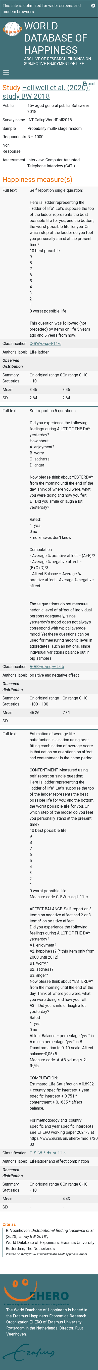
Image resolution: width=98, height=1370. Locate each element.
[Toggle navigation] (6, 72)
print (91, 83)
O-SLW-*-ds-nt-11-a (48, 1153)
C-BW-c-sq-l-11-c (45, 343)
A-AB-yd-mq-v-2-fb (47, 666)
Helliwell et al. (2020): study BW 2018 (46, 92)
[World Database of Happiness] (12, 42)
